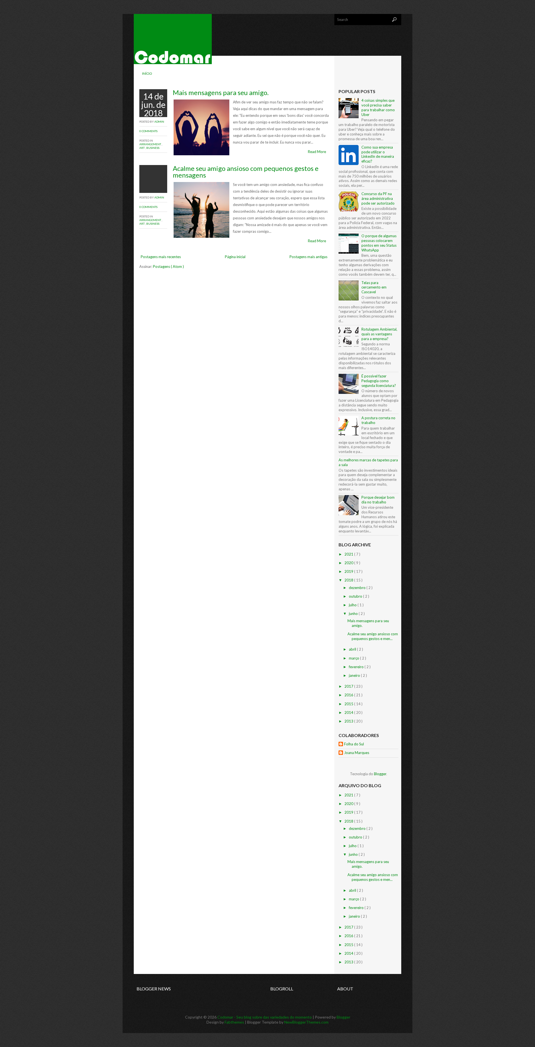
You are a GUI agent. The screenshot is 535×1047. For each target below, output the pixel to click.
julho (353, 605)
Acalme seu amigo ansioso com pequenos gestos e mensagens (245, 171)
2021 (349, 554)
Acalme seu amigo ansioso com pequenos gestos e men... (372, 636)
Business (152, 147)
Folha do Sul (354, 744)
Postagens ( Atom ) (168, 266)
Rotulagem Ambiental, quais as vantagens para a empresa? (379, 334)
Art (142, 147)
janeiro (355, 675)
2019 (349, 571)
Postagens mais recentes (161, 257)
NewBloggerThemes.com (306, 1022)
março (354, 658)
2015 (349, 704)
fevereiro (356, 667)
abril (353, 649)
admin (159, 121)
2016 (349, 695)
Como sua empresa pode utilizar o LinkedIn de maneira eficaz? (377, 154)
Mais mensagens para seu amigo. (221, 92)
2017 (349, 686)
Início (147, 73)
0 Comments (148, 131)
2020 (349, 563)
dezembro (357, 587)
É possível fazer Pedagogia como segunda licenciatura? (378, 381)
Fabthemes (235, 1022)
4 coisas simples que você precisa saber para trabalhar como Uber (378, 107)
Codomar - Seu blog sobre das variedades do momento (265, 1017)
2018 (349, 580)
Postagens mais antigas (308, 257)
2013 (349, 721)
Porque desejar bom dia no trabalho (378, 499)
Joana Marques (356, 752)
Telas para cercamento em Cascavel (373, 287)
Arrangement (150, 144)
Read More (317, 151)
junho (354, 613)
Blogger (380, 774)
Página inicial (235, 257)
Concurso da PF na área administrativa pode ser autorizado (378, 198)
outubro (356, 596)
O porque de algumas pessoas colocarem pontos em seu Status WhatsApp (379, 243)
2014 (349, 712)
